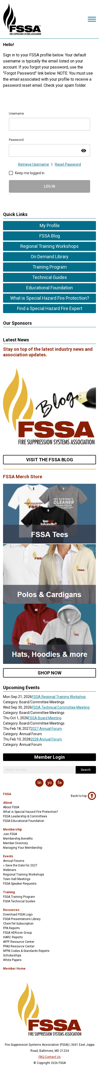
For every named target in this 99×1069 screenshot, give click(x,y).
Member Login (49, 757)
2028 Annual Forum (46, 739)
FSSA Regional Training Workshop (59, 697)
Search (86, 770)
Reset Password (68, 164)
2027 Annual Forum (46, 729)
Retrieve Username (33, 164)
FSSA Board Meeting (44, 718)
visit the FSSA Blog (49, 459)
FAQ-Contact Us (50, 1057)
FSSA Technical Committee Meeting (61, 707)
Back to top (79, 796)
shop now (49, 672)
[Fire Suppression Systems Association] (22, 33)
